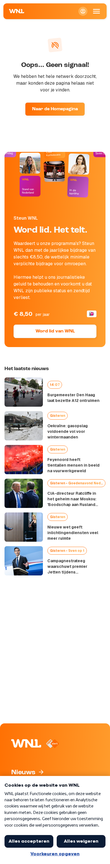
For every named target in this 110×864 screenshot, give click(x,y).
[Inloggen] (82, 11)
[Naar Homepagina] (16, 11)
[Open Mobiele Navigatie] (96, 11)
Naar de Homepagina (55, 109)
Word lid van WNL (55, 331)
